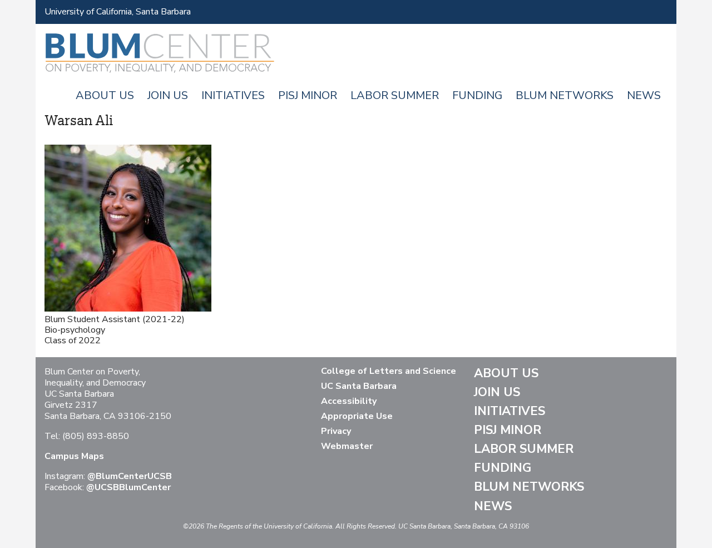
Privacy (336, 431)
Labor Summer (394, 95)
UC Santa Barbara (359, 386)
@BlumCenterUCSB (129, 476)
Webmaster (347, 446)
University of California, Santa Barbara (117, 12)
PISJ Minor (307, 95)
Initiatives (233, 95)
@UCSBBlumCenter (128, 487)
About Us (105, 95)
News (644, 95)
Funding (477, 95)
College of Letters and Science (388, 371)
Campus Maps (74, 456)
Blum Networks (565, 95)
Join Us (167, 95)
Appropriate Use (357, 416)
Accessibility (349, 401)
